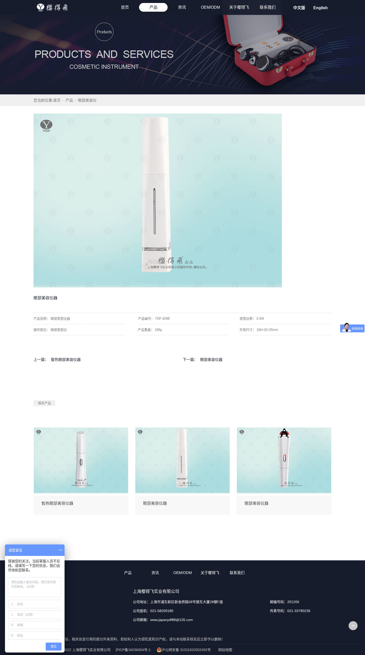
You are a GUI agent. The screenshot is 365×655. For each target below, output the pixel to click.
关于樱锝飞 (239, 7)
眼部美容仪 (87, 100)
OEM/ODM (210, 7)
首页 (125, 7)
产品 (153, 7)
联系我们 (268, 7)
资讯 (182, 7)
